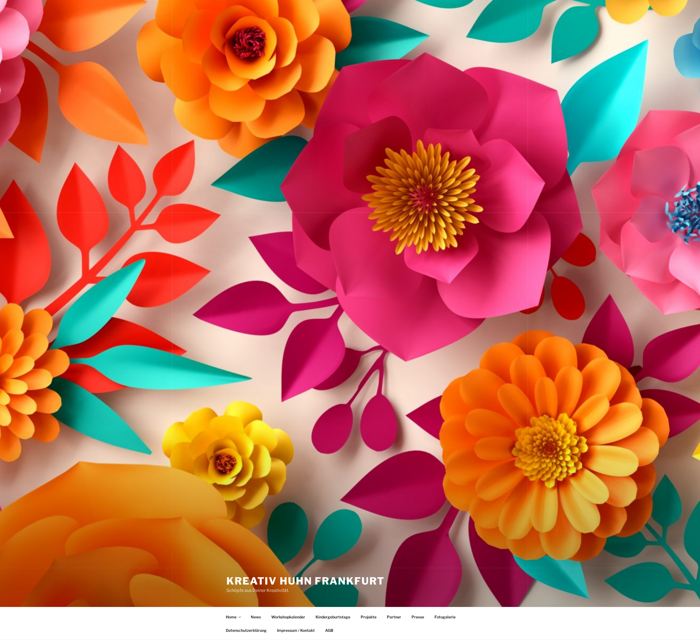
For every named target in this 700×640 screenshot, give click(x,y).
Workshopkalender (288, 617)
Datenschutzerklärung (246, 630)
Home (231, 617)
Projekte (369, 617)
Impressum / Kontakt (296, 630)
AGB (329, 630)
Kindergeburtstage (333, 617)
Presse (418, 617)
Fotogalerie (445, 617)
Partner (394, 617)
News (256, 617)
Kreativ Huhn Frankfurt (305, 581)
